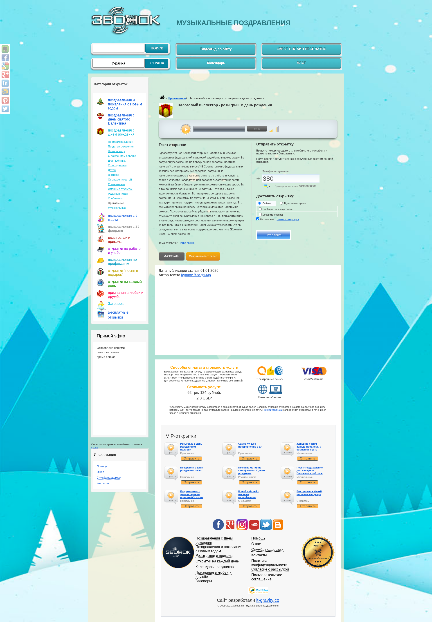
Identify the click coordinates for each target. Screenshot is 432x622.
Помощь (102, 466)
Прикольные (187, 243)
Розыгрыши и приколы (214, 555)
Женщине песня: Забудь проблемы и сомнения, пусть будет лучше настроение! (309, 449)
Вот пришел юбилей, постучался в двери (309, 493)
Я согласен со (279, 219)
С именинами (116, 184)
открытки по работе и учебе (124, 250)
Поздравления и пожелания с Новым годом (219, 549)
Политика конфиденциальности (269, 563)
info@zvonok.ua (273, 409)
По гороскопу (116, 151)
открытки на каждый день (125, 284)
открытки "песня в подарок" (123, 272)
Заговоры (116, 303)
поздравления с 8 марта (122, 217)
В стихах (113, 174)
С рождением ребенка (122, 156)
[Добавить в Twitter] (5, 108)
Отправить (191, 458)
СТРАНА (157, 63)
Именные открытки (120, 189)
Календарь (216, 63)
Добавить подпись (273, 214)
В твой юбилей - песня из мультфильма (248, 494)
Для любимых (117, 160)
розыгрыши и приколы (119, 239)
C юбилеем (115, 198)
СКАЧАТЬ (172, 256)
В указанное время (295, 203)
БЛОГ (301, 63)
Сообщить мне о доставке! (278, 209)
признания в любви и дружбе (125, 295)
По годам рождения (120, 141)
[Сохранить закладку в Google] (5, 66)
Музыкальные (117, 208)
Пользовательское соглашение (266, 577)
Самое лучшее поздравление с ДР (250, 445)
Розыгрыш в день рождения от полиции (191, 446)
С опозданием (117, 165)
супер (94, 447)
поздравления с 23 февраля (124, 228)
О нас (100, 472)
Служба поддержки (109, 477)
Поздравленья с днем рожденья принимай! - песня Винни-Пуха (191, 496)
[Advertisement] (211, 87)
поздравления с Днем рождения (121, 132)
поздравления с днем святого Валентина (121, 119)
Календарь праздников (215, 567)
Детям (112, 170)
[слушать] (185, 129)
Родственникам (118, 193)
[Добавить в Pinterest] (5, 100)
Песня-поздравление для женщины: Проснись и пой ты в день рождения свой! (310, 472)
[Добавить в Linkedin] (5, 83)
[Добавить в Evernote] (5, 49)
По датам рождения (121, 146)
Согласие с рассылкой (270, 569)
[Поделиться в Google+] (5, 74)
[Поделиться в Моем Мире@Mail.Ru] (5, 91)
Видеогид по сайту (216, 49)
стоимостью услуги (288, 219)
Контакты (103, 483)
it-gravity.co (267, 600)
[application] (226, 129)
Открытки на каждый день (217, 561)
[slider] (274, 127)
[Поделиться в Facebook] (5, 57)
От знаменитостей (120, 179)
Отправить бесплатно (203, 256)
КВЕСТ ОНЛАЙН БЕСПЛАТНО (301, 49)
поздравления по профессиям (122, 261)
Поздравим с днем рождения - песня (191, 469)
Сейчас (267, 203)
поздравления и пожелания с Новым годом (125, 104)
